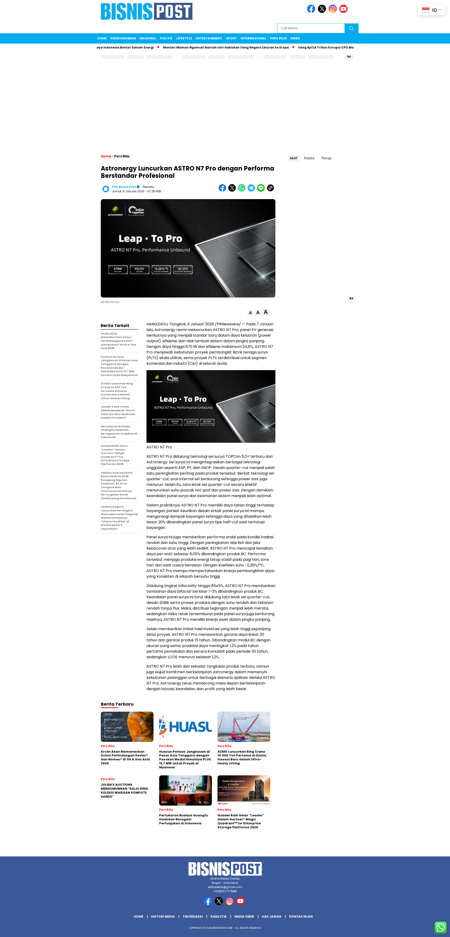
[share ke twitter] (233, 190)
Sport (231, 38)
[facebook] (312, 12)
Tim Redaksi (193, 916)
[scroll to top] (432, 929)
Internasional (253, 38)
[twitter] (323, 12)
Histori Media (163, 916)
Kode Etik (218, 916)
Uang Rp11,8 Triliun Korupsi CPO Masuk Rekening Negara (320, 47)
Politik (166, 38)
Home (102, 38)
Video (295, 38)
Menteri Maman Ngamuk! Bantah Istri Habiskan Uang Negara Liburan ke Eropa (204, 47)
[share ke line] (262, 190)
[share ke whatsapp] (243, 190)
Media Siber (244, 916)
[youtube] (344, 12)
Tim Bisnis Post (124, 187)
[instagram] (333, 12)
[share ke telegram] (252, 190)
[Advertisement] (225, 111)
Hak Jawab (271, 916)
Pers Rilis (278, 38)
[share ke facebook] (223, 190)
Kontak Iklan (301, 916)
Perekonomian (123, 38)
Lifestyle (184, 38)
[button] (250, 313)
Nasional (148, 38)
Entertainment (209, 38)
